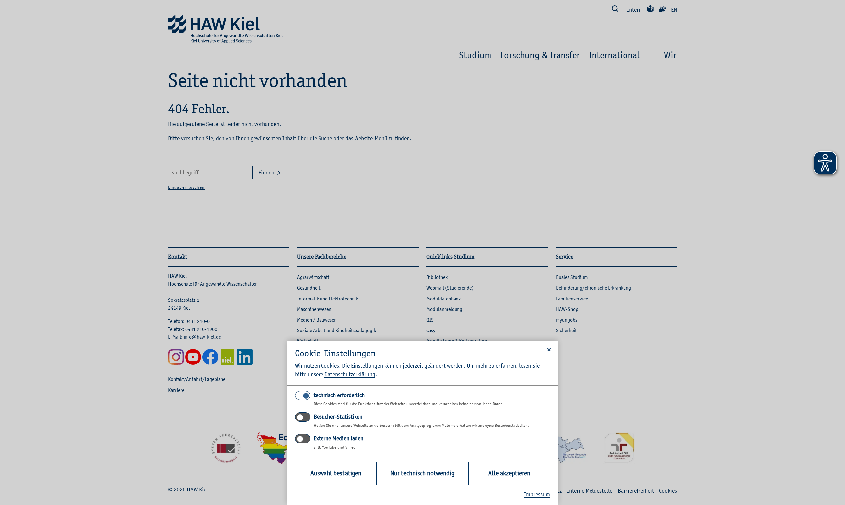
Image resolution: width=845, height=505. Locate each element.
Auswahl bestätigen (335, 473)
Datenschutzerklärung (349, 374)
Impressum (537, 494)
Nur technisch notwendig (422, 473)
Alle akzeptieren (509, 473)
